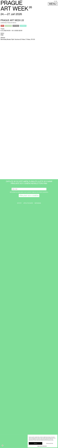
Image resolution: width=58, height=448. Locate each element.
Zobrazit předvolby (49, 443)
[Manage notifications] (2, 445)
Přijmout (35, 443)
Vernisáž (23, 25)
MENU (52, 3)
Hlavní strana (4, 22)
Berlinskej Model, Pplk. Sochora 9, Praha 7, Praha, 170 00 (18, 39)
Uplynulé (16, 25)
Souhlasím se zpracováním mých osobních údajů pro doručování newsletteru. (29, 192)
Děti (2, 25)
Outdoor (8, 25)
